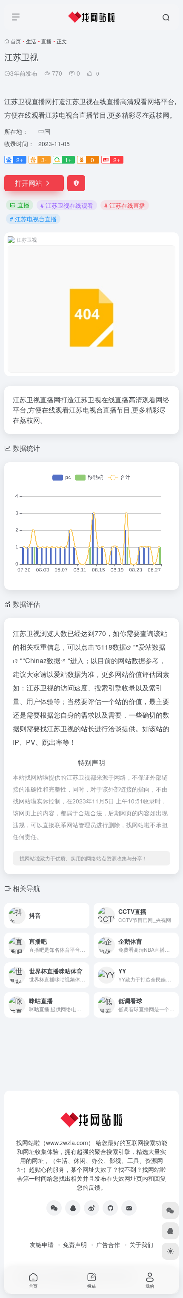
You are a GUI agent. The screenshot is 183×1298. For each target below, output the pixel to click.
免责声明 (75, 1244)
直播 (46, 41)
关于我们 (141, 1244)
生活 (31, 41)
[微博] (91, 1208)
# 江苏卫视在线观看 (66, 205)
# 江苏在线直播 (124, 205)
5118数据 (111, 647)
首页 (16, 41)
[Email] (129, 1208)
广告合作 (108, 1244)
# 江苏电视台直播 (33, 219)
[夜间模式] (170, 1251)
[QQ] (72, 1208)
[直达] (84, 916)
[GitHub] (110, 1208)
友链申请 (42, 1244)
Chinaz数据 (42, 660)
